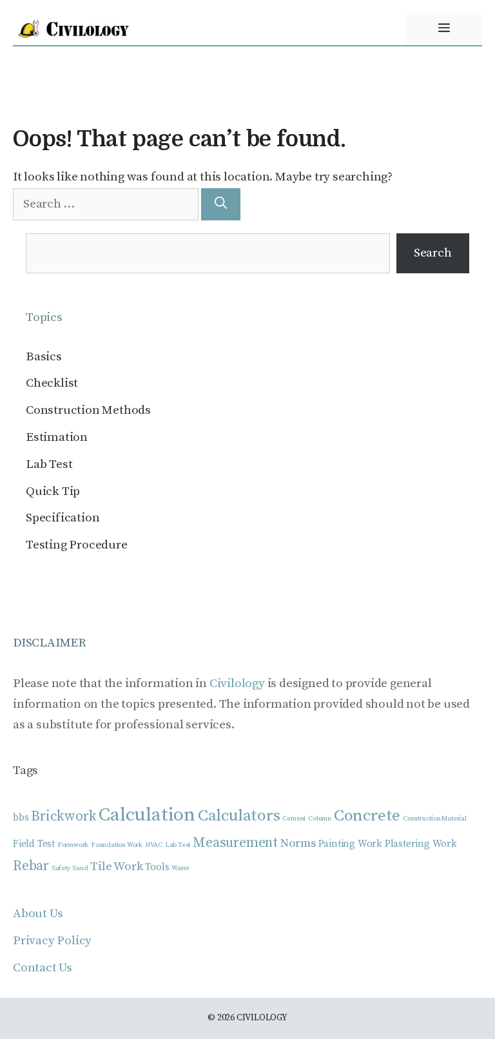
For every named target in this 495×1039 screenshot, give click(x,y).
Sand (80, 868)
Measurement (235, 842)
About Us (38, 913)
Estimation (57, 437)
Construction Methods (88, 410)
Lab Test (49, 464)
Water (180, 868)
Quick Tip (53, 491)
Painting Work (350, 844)
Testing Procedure (77, 545)
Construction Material (435, 818)
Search (433, 253)
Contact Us (42, 967)
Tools (157, 867)
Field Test (34, 844)
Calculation (147, 815)
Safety (61, 868)
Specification (62, 517)
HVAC (153, 845)
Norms (298, 843)
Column (319, 818)
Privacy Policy (52, 940)
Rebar (31, 866)
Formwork (72, 845)
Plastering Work (421, 844)
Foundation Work (116, 845)
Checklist (52, 383)
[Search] (220, 204)
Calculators (239, 816)
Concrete (367, 816)
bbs (20, 817)
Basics (44, 356)
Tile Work (116, 866)
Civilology (237, 683)
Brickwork (63, 816)
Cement (294, 818)
